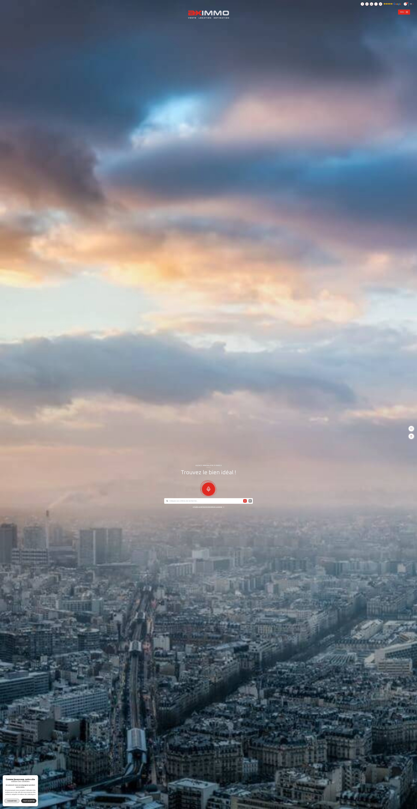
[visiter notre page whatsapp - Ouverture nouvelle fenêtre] (380, 4)
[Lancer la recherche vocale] (208, 488)
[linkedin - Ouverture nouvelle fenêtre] (371, 4)
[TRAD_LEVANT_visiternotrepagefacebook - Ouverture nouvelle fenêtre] (362, 4)
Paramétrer (12, 801)
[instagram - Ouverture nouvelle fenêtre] (367, 4)
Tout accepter (29, 801)
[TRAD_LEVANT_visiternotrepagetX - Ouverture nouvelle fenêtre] (376, 4)
